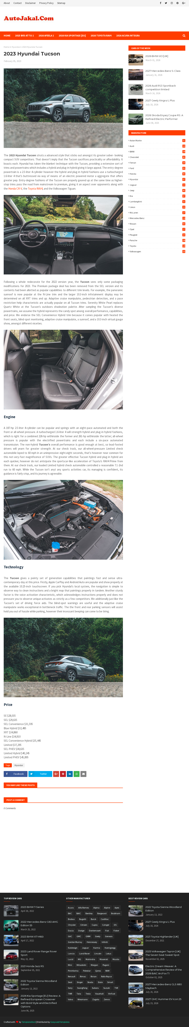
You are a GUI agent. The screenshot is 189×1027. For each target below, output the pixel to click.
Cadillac (105, 919)
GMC (79, 936)
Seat (70, 982)
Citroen (83, 924)
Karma (96, 947)
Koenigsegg (110, 947)
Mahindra (90, 959)
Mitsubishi (81, 965)
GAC (70, 936)
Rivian (94, 976)
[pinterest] (177, 3)
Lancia (71, 953)
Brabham (115, 913)
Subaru (95, 987)
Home (6, 46)
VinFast (111, 993)
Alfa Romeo (83, 907)
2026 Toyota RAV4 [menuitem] (101, 35)
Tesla (88, 993)
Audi (157, 146)
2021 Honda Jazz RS (32, 966)
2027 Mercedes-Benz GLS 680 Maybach (163, 986)
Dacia (71, 930)
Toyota (157, 245)
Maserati (104, 959)
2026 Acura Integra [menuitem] (128, 35)
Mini (70, 965)
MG (79, 959)
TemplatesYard (29, 1022)
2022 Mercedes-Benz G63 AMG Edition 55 (39, 923)
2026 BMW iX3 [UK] (156, 56)
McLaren (157, 212)
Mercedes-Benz (157, 218)
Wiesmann (83, 999)
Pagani (106, 965)
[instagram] (172, 3)
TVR (116, 987)
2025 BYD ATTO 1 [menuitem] (24, 35)
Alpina (96, 907)
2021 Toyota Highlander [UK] (161, 936)
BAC (70, 913)
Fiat (107, 930)
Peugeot (157, 234)
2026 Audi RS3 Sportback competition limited (160, 87)
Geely (97, 936)
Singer (80, 982)
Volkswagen (157, 251)
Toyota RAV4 (35, 188)
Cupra (94, 924)
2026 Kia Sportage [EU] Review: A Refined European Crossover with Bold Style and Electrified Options (40, 1001)
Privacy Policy (46, 3)
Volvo (70, 999)
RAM (107, 970)
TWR (70, 993)
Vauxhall (99, 993)
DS (115, 924)
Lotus (108, 953)
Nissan (157, 223)
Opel (157, 229)
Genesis (108, 936)
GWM (88, 936)
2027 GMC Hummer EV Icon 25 (163, 999)
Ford (157, 168)
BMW (157, 151)
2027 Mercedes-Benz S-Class (162, 70)
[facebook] (160, 3)
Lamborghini (157, 201)
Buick (93, 919)
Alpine (107, 907)
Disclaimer (30, 3)
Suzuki (106, 987)
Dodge (81, 930)
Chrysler (72, 924)
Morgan (94, 965)
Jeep (157, 190)
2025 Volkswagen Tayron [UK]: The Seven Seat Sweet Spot (163, 953)
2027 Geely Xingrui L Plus (160, 100)
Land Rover (84, 953)
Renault (71, 976)
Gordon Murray (75, 942)
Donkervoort (95, 930)
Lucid (70, 959)
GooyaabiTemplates (59, 1022)
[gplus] (183, 3)
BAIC (78, 913)
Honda (157, 173)
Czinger (105, 924)
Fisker (116, 930)
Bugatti (82, 919)
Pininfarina (73, 970)
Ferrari (157, 162)
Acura (71, 907)
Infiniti (105, 942)
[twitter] (166, 3)
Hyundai (16, 46)
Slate (100, 982)
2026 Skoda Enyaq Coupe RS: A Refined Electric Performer (164, 117)
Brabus (71, 919)
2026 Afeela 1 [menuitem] (46, 35)
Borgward (101, 913)
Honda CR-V (15, 188)
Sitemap (61, 3)
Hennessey (92, 942)
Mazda (116, 959)
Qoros (98, 970)
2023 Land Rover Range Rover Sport (39, 953)
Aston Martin (157, 140)
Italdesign (72, 947)
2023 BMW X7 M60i (32, 936)
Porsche (157, 240)
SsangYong (82, 987)
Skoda (90, 982)
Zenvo (107, 999)
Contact (17, 3)
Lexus (157, 207)
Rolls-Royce (106, 976)
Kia (157, 196)
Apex (117, 907)
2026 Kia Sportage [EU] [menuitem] (72, 35)
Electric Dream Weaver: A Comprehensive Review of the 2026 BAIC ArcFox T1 (163, 970)
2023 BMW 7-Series (32, 906)
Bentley (89, 913)
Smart (110, 982)
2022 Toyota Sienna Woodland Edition (39, 982)
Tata (79, 993)
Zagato (95, 999)
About (7, 3)
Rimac (83, 976)
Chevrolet (157, 157)
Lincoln (97, 953)
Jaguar (157, 184)
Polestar (87, 970)
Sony (70, 987)
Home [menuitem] (7, 35)
